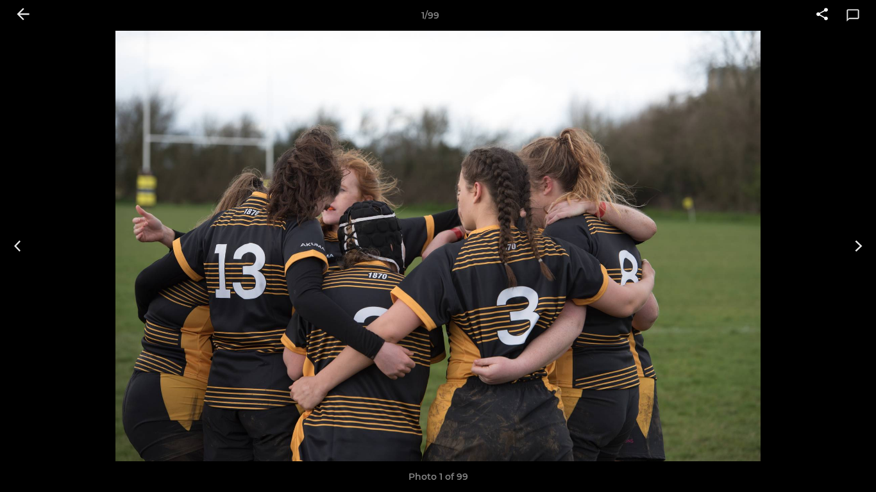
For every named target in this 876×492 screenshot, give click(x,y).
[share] (822, 15)
